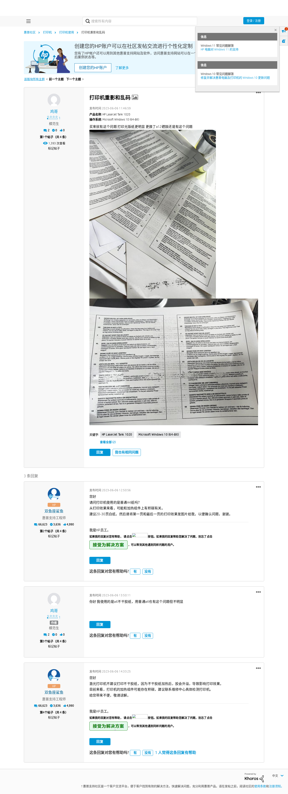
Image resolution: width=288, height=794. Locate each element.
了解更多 (122, 68)
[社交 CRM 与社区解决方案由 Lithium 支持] (254, 777)
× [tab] (275, 30)
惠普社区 (30, 32)
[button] (258, 92)
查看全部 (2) (108, 442)
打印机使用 (66, 32)
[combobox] (140, 21)
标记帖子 (54, 148)
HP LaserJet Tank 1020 (117, 434)
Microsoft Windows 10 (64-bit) (159, 434)
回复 (100, 452)
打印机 (47, 32)
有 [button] (135, 571)
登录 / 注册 (254, 21)
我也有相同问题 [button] (127, 452)
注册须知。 (276, 786)
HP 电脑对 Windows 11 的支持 (219, 49)
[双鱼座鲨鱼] (54, 494)
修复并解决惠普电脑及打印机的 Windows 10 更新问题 (235, 78)
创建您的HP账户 (93, 68)
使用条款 (260, 786)
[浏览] (27, 21)
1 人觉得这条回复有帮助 (175, 752)
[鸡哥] (54, 100)
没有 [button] (147, 571)
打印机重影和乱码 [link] (93, 32)
